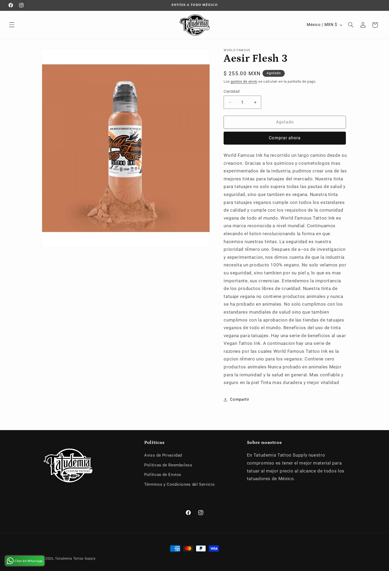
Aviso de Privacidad (163, 455)
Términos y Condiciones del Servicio (179, 484)
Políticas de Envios (162, 474)
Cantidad (231, 91)
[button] (12, 25)
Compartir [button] (239, 399)
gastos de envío (244, 81)
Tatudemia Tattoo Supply (75, 558)
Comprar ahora (285, 137)
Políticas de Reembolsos (168, 465)
